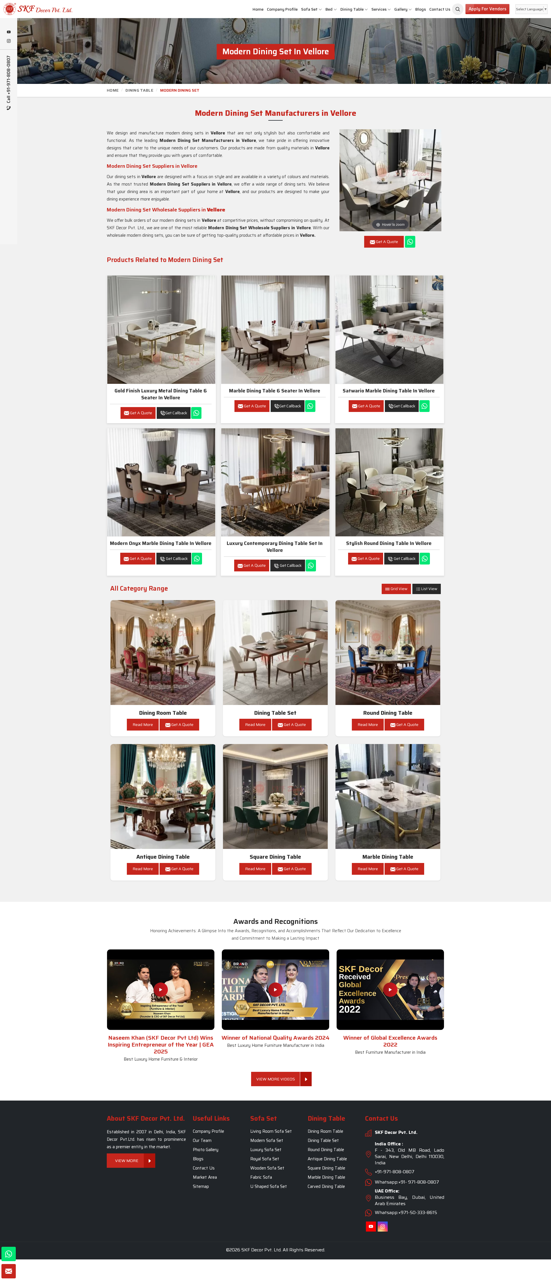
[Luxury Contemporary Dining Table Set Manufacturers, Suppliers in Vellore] (275, 482)
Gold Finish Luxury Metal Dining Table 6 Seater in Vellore (161, 394)
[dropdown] (320, 9)
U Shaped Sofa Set (268, 1186)
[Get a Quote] (8, 1271)
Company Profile (282, 9)
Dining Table (352, 9)
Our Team (202, 1140)
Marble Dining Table (387, 856)
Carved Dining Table (326, 1186)
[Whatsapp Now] (410, 242)
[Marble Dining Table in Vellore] (388, 796)
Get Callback (176, 413)
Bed (329, 9)
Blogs (420, 9)
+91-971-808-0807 (394, 1171)
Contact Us (439, 9)
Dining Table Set (275, 713)
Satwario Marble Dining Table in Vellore (389, 390)
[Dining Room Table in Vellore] (163, 652)
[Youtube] (8, 32)
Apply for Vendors (487, 8)
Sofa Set (309, 9)
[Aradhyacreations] (457, 9)
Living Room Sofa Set (271, 1131)
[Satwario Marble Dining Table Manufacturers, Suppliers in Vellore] (389, 329)
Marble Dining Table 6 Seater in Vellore (274, 390)
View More (127, 1160)
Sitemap (201, 1186)
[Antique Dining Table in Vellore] (163, 796)
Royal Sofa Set (264, 1159)
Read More (143, 724)
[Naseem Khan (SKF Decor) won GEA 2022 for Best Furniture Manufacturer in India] (390, 989)
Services (379, 9)
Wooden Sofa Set (267, 1168)
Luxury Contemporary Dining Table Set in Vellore (275, 547)
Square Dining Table (275, 856)
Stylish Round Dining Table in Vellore (389, 543)
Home (258, 9)
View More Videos (275, 1079)
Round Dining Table (387, 713)
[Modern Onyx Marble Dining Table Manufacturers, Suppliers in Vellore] (161, 482)
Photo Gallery (205, 1150)
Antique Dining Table (163, 856)
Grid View (399, 589)
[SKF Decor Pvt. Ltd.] (45, 9)
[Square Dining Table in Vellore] (275, 796)
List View (428, 589)
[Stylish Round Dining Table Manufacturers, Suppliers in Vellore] (389, 482)
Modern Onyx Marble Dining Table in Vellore (161, 543)
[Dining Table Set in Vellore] (275, 652)
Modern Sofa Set (266, 1140)
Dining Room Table (163, 713)
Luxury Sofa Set (266, 1150)
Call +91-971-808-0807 (8, 79)
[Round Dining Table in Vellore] (388, 652)
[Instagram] (8, 41)
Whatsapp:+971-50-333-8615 (406, 1212)
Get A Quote (140, 413)
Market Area (205, 1177)
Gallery (401, 9)
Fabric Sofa (261, 1177)
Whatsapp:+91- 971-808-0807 (407, 1182)
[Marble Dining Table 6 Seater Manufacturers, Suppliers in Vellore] (275, 329)
